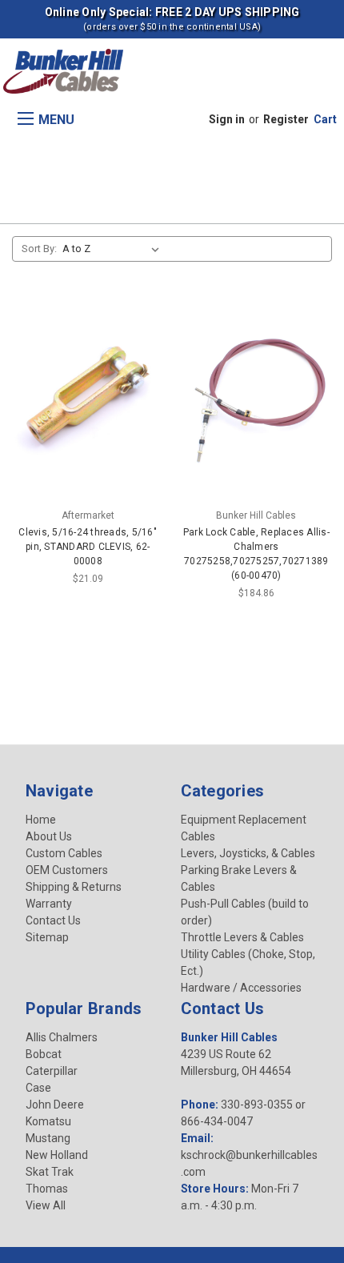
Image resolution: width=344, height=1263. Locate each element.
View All (46, 1205)
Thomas (47, 1188)
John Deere (55, 1104)
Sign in (227, 119)
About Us (49, 836)
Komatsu (48, 1121)
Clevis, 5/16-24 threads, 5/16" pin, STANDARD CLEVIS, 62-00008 (87, 547)
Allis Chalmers (62, 1037)
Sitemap (47, 937)
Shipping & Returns (74, 886)
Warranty (49, 903)
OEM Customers (67, 870)
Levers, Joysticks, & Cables (248, 853)
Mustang (48, 1138)
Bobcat (44, 1054)
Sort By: (39, 249)
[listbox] (114, 249)
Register (286, 119)
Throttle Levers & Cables (242, 937)
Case (38, 1087)
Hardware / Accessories (241, 987)
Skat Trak (50, 1171)
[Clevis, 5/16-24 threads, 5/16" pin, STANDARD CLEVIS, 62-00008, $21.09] (88, 400)
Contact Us (53, 920)
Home (41, 819)
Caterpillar (52, 1071)
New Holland (57, 1155)
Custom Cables (64, 853)
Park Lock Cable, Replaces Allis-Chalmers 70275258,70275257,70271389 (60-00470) (256, 554)
